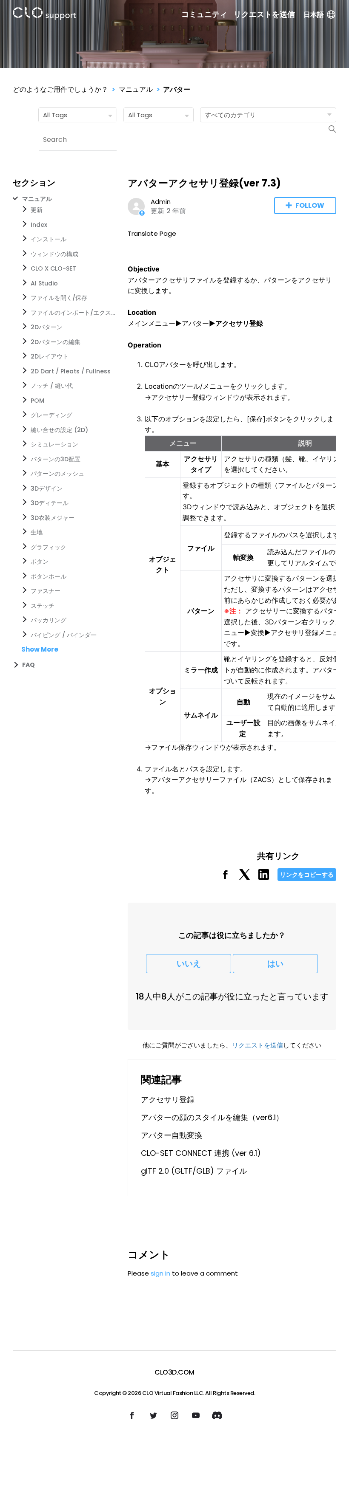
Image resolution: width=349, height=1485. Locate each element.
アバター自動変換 (171, 1135)
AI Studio (44, 283)
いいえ (189, 963)
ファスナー (45, 591)
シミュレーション (54, 444)
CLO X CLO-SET (53, 268)
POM (37, 400)
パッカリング (48, 620)
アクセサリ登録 (168, 1099)
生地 (37, 532)
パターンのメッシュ (57, 473)
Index (39, 224)
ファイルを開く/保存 (59, 298)
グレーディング (51, 415)
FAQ (28, 665)
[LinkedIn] (263, 877)
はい (275, 963)
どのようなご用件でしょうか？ (60, 89)
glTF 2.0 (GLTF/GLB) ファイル (194, 1171)
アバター (176, 89)
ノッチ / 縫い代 (52, 385)
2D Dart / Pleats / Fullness (71, 371)
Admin (161, 201)
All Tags (55, 114)
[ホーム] (44, 15)
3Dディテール (50, 503)
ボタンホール (48, 576)
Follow (309, 205)
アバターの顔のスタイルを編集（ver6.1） (212, 1117)
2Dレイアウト (50, 356)
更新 (37, 210)
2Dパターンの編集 (55, 342)
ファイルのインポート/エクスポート (73, 312)
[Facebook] (225, 877)
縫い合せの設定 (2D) (59, 430)
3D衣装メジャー (52, 518)
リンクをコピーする (307, 874)
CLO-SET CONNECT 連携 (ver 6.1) (201, 1153)
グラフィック (48, 547)
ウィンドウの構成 (54, 254)
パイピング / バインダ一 (64, 635)
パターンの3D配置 (55, 459)
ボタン (40, 561)
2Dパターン (47, 327)
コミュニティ (204, 14)
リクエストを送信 (264, 14)
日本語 (313, 15)
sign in (160, 1273)
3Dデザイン (47, 488)
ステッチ (42, 605)
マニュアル (136, 89)
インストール (48, 239)
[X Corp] (244, 877)
